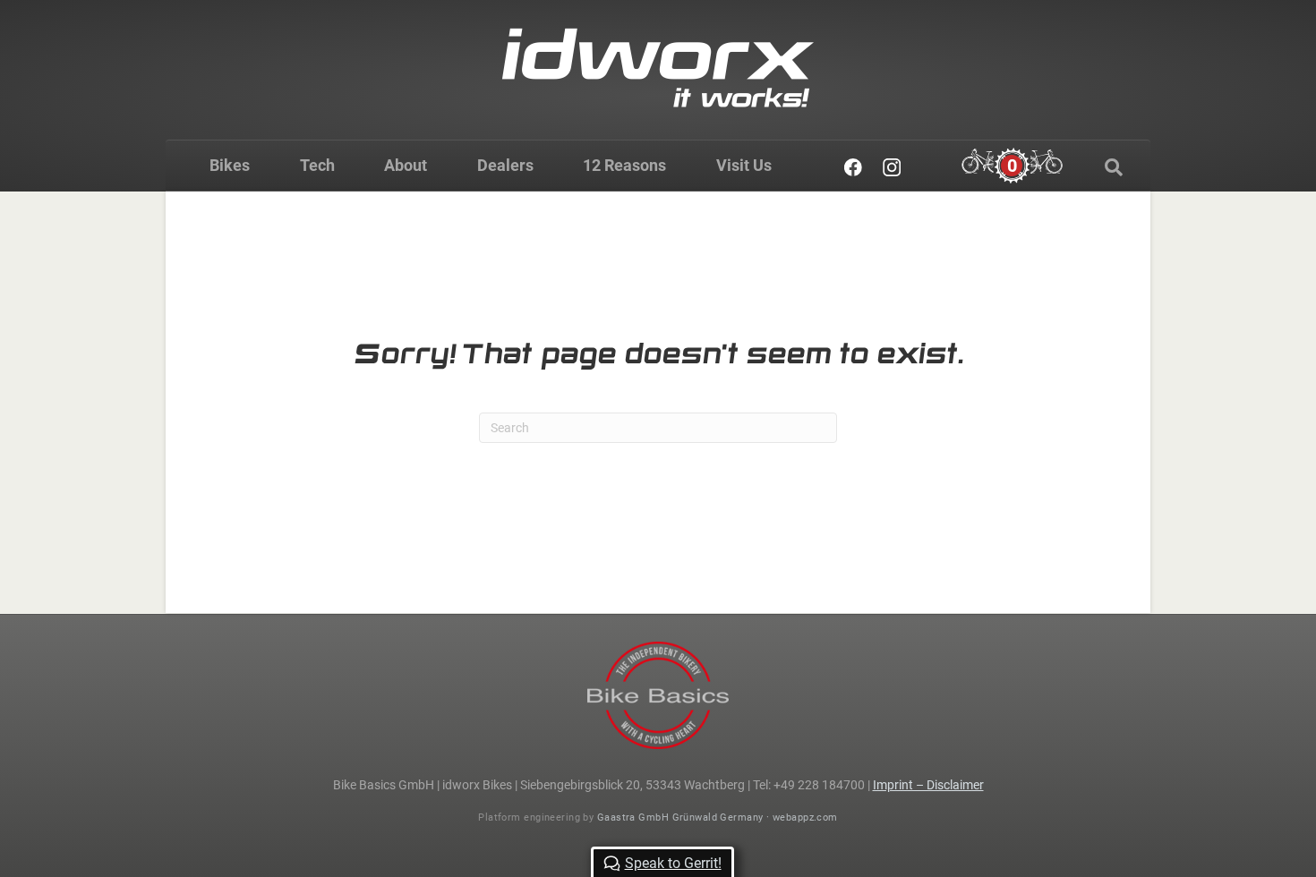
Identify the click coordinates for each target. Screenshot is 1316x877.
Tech (317, 165)
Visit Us (744, 165)
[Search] (1113, 167)
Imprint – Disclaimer (928, 785)
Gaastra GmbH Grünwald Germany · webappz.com (717, 817)
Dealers (505, 165)
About (405, 165)
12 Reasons (624, 165)
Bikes (229, 165)
